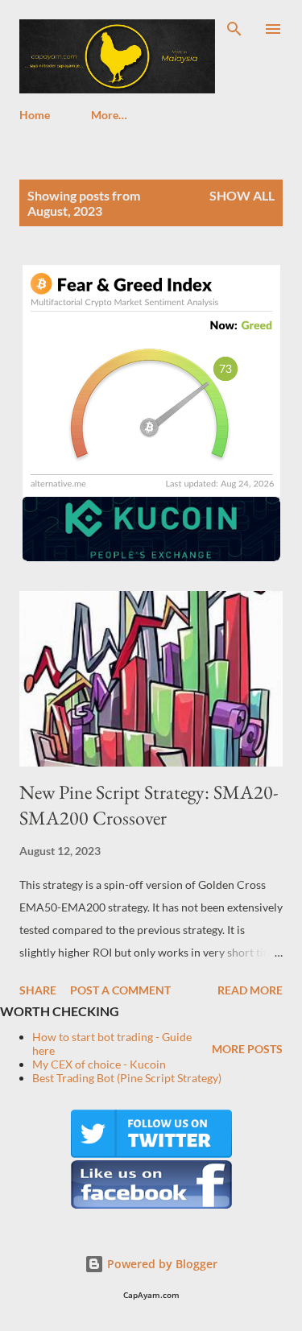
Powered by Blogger (160, 1263)
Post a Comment (120, 990)
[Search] (234, 29)
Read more (250, 990)
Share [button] (37, 990)
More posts (247, 1049)
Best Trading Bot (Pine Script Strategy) (126, 1078)
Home (34, 115)
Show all (242, 195)
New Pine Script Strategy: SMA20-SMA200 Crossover (149, 804)
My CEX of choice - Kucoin (99, 1064)
